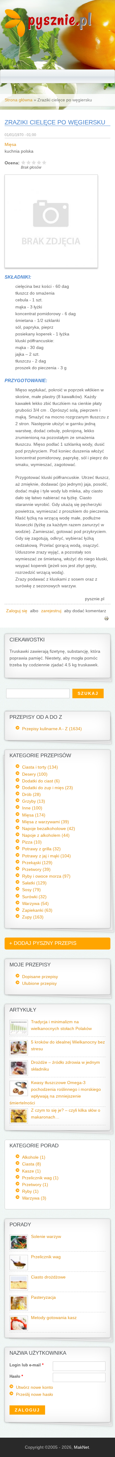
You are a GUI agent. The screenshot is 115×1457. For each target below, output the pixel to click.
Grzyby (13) (33, 801)
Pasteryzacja (43, 1297)
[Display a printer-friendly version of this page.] (106, 617)
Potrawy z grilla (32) (41, 848)
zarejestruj (51, 611)
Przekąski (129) (37, 862)
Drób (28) (31, 794)
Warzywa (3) (34, 1198)
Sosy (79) (31, 889)
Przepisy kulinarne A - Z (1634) (52, 728)
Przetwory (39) (36, 869)
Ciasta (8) (31, 1163)
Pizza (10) (32, 842)
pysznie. (60, 19)
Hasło (16, 1376)
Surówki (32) (34, 896)
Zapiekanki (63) (37, 910)
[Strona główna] (15, 35)
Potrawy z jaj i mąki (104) (46, 855)
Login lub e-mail (27, 1365)
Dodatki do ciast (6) (41, 780)
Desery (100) (35, 774)
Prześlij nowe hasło (34, 1394)
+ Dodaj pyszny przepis (42, 943)
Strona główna (19, 99)
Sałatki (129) (34, 882)
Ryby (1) (30, 1191)
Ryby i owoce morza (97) (46, 876)
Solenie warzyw (46, 1236)
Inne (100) (32, 807)
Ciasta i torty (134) (40, 767)
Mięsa (10, 144)
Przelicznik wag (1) (40, 1177)
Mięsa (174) (33, 815)
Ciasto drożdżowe (48, 1277)
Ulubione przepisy (39, 983)
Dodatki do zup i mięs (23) (47, 787)
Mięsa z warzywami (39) (45, 821)
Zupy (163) (33, 917)
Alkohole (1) (33, 1157)
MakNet (81, 1447)
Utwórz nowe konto (34, 1387)
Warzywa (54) (35, 903)
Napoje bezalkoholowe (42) (48, 828)
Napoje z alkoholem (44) (46, 835)
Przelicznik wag (46, 1257)
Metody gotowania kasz (54, 1317)
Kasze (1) (31, 1171)
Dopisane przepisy (40, 976)
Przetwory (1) (35, 1184)
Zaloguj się (16, 611)
